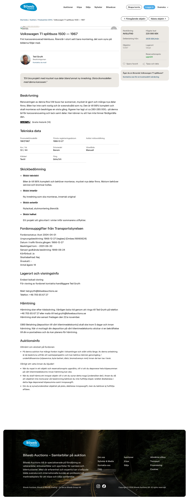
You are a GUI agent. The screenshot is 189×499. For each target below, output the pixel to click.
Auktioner (68, 7)
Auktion (33, 20)
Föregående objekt (134, 18)
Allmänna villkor (158, 457)
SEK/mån (152, 39)
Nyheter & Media (106, 461)
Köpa (79, 7)
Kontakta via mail (39, 62)
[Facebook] (104, 486)
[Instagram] (98, 486)
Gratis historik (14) (41, 122)
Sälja (88, 7)
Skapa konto (134, 7)
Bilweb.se (110, 7)
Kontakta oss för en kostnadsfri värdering (141, 77)
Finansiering (156, 465)
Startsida (24, 20)
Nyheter (98, 7)
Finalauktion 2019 (45, 20)
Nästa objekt (159, 18)
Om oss (101, 457)
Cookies (154, 469)
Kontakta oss (104, 465)
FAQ (100, 469)
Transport (155, 461)
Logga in (149, 7)
